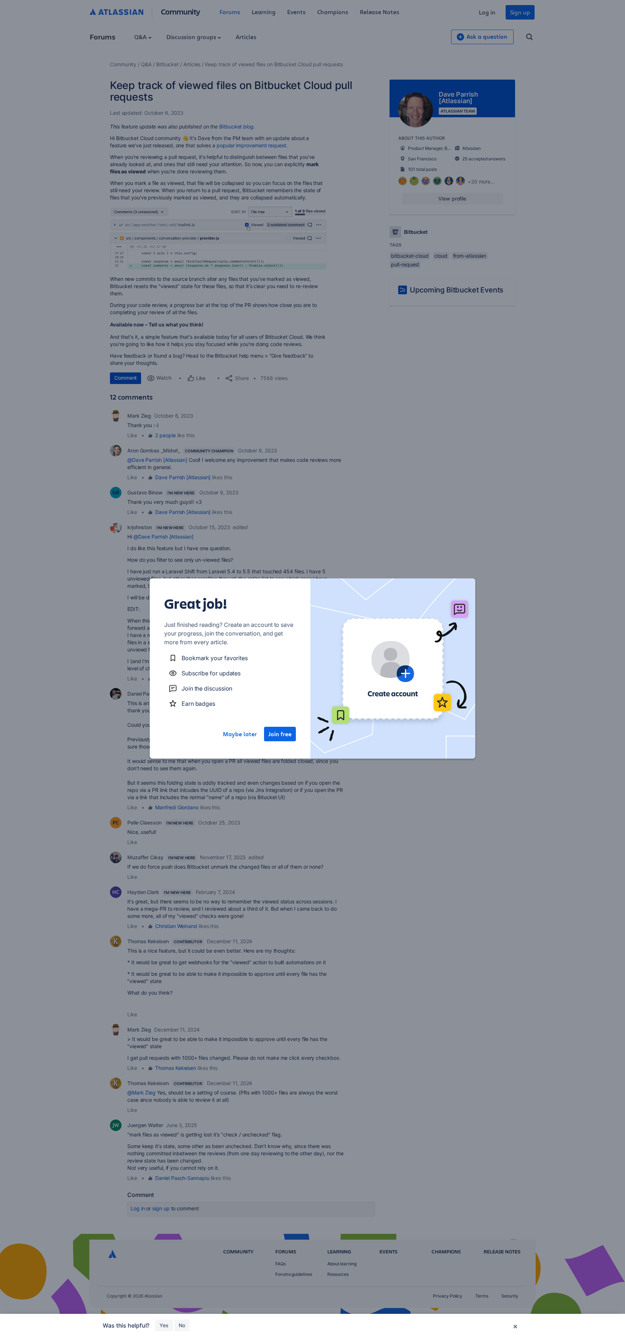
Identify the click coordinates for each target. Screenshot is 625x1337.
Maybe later (240, 734)
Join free (280, 734)
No (182, 1325)
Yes (164, 1325)
